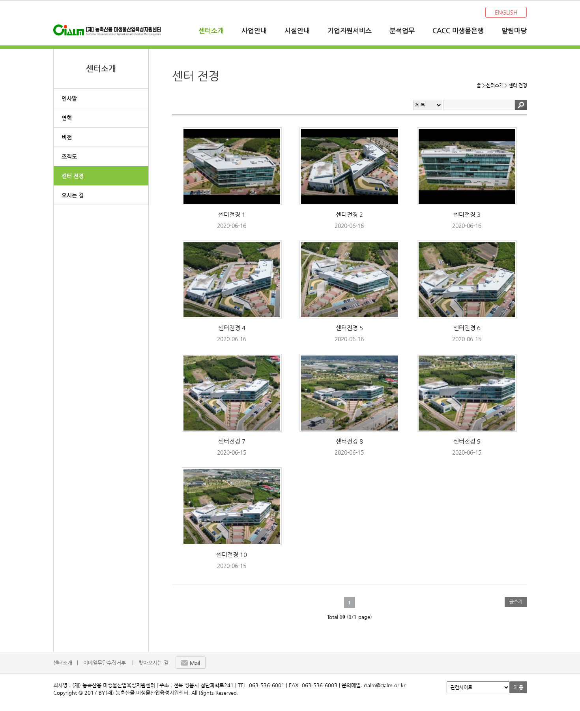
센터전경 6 (467, 327)
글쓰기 (515, 601)
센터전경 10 (231, 554)
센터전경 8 (349, 441)
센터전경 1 (231, 214)
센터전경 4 (231, 327)
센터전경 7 (231, 441)
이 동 (518, 687)
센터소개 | (65, 663)
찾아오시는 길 (153, 663)
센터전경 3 (467, 214)
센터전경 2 (349, 214)
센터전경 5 (349, 327)
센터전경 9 (467, 441)
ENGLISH (506, 12)
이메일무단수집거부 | (108, 663)
